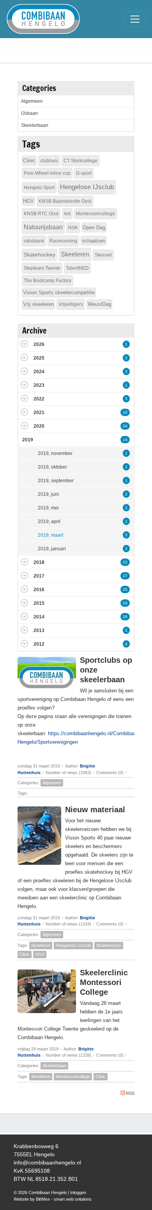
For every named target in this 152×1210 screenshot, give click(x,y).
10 (125, 412)
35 (125, 589)
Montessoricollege (73, 1076)
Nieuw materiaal (95, 809)
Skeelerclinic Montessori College (104, 982)
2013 (39, 630)
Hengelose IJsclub (73, 945)
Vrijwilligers (70, 304)
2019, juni (48, 494)
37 (125, 576)
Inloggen (78, 1192)
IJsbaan (29, 113)
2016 (39, 589)
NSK (73, 227)
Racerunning (63, 241)
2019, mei (48, 508)
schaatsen (93, 241)
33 (125, 562)
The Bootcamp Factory (47, 280)
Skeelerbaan (54, 1065)
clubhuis (49, 160)
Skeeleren (40, 945)
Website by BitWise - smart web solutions (53, 1199)
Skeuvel (103, 255)
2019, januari (52, 548)
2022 (39, 399)
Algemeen (51, 782)
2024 (39, 371)
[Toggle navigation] (135, 19)
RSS (130, 1093)
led (67, 213)
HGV (39, 954)
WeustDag (99, 304)
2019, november (55, 453)
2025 (39, 358)
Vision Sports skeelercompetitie (59, 292)
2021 (39, 412)
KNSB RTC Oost (41, 213)
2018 (39, 562)
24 (125, 426)
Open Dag (94, 227)
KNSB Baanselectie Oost (65, 201)
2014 (39, 617)
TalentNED (77, 268)
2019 (27, 440)
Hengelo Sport (39, 187)
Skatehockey (108, 945)
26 (125, 617)
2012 (39, 644)
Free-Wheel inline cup (47, 173)
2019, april (49, 521)
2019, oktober (52, 467)
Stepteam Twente (42, 268)
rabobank (34, 241)
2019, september (56, 480)
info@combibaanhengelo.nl (47, 1162)
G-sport (84, 173)
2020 (39, 426)
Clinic (24, 954)
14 (125, 439)
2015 (39, 603)
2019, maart (50, 535)
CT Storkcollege (80, 160)
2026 (39, 344)
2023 (39, 385)
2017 (39, 576)
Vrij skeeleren (38, 304)
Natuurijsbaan (43, 227)
